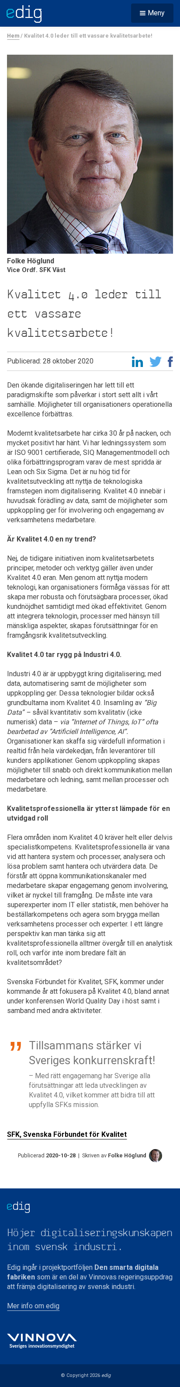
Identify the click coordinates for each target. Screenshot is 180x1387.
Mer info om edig (33, 1306)
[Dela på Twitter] (155, 363)
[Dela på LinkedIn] (137, 363)
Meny (156, 13)
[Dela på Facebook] (170, 363)
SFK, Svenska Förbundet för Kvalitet (67, 1134)
